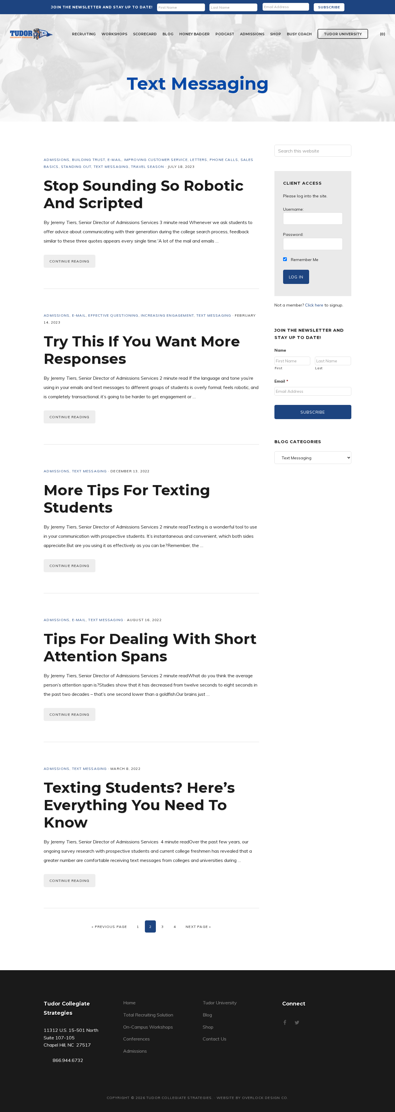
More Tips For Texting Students (127, 498)
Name (280, 350)
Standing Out (76, 166)
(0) (382, 34)
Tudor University (220, 1002)
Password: (293, 234)
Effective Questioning (113, 315)
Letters (198, 159)
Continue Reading (69, 261)
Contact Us (214, 1039)
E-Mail (114, 159)
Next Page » (198, 926)
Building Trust (88, 159)
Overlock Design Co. (265, 1098)
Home (129, 1002)
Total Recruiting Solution (148, 1015)
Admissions (56, 159)
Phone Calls (224, 159)
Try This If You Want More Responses (142, 350)
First (278, 368)
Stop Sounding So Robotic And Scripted (143, 194)
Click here (314, 305)
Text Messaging (111, 166)
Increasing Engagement (167, 315)
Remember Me (304, 259)
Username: (293, 209)
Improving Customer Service (156, 159)
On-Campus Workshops (148, 1027)
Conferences (136, 1039)
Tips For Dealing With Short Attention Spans (150, 647)
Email (281, 381)
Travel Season (147, 166)
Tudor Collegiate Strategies (31, 34)
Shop (208, 1027)
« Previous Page (109, 926)
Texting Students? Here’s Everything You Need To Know (139, 805)
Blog (207, 1015)
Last (319, 368)
